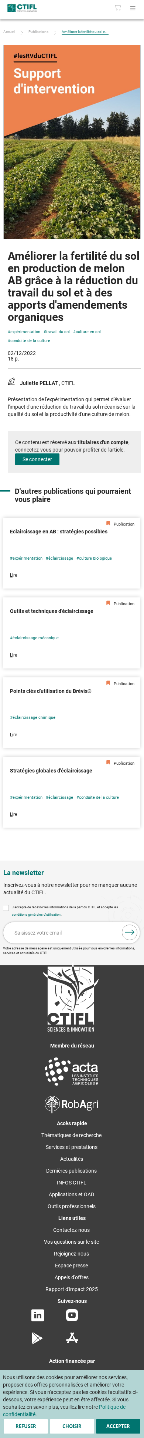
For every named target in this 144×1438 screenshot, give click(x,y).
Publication (123, 524)
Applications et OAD (71, 1194)
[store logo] (30, 8)
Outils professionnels (72, 1206)
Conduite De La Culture (30, 340)
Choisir (72, 1426)
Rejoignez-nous (71, 1254)
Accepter (118, 1426)
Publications (38, 31)
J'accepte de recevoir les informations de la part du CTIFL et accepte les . (65, 910)
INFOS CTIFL (71, 1183)
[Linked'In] (37, 1320)
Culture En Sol (88, 331)
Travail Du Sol (58, 331)
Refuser (26, 1426)
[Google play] (37, 1342)
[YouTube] (72, 1319)
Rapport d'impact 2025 (71, 1289)
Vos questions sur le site (71, 1242)
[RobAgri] (71, 1111)
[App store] (72, 1342)
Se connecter (37, 459)
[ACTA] (71, 1087)
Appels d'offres (72, 1277)
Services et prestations (71, 1147)
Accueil (9, 31)
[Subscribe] (129, 932)
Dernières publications (71, 1171)
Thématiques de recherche (71, 1135)
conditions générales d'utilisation (36, 914)
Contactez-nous (71, 1230)
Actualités (71, 1159)
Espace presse (71, 1265)
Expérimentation (25, 331)
